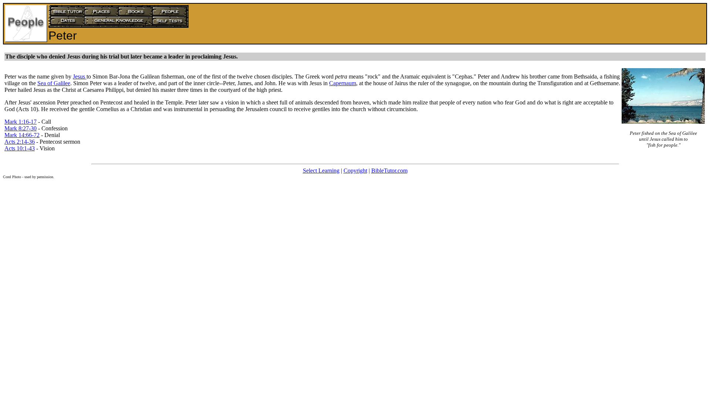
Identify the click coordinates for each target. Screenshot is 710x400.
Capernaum (342, 83)
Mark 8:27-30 (20, 128)
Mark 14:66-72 (22, 135)
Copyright (355, 170)
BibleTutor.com (389, 170)
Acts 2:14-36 (19, 142)
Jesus (80, 76)
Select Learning (321, 170)
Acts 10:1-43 (19, 148)
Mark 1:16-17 (20, 122)
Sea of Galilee (53, 83)
